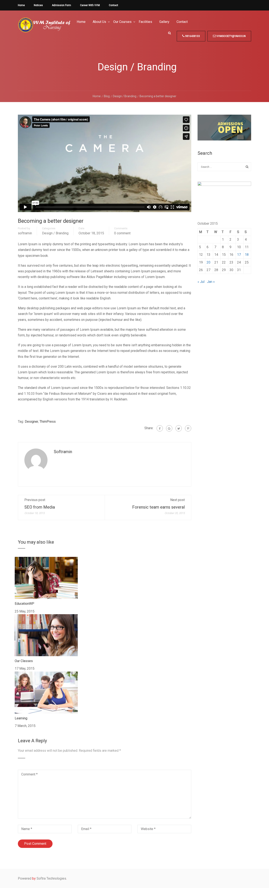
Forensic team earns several (158, 507)
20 (208, 262)
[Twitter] (178, 428)
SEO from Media (39, 507)
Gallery (164, 22)
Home (21, 5)
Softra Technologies (51, 878)
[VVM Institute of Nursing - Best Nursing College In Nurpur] (44, 28)
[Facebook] (160, 428)
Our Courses (122, 22)
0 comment (122, 233)
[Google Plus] (169, 428)
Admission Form (61, 5)
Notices (38, 5)
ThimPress (48, 422)
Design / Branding (55, 233)
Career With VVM (90, 5)
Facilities (145, 22)
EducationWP (24, 604)
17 (239, 255)
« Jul (201, 282)
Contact (113, 5)
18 (247, 255)
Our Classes (24, 661)
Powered (24, 878)
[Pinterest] (188, 428)
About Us (99, 22)
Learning (21, 718)
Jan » (211, 282)
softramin (25, 233)
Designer (31, 422)
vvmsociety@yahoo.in (231, 36)
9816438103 (192, 36)
